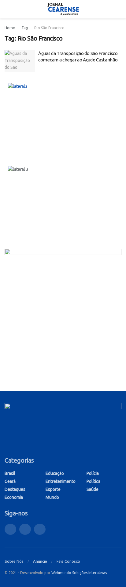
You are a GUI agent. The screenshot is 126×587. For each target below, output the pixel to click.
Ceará (10, 481)
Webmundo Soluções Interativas (79, 573)
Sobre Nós (14, 561)
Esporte (53, 489)
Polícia (93, 473)
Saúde (92, 489)
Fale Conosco (68, 561)
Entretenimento (61, 481)
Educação (55, 473)
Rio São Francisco (49, 28)
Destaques (15, 489)
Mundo (52, 497)
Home (10, 28)
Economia (14, 497)
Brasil (10, 473)
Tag (24, 28)
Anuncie (40, 561)
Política (93, 481)
